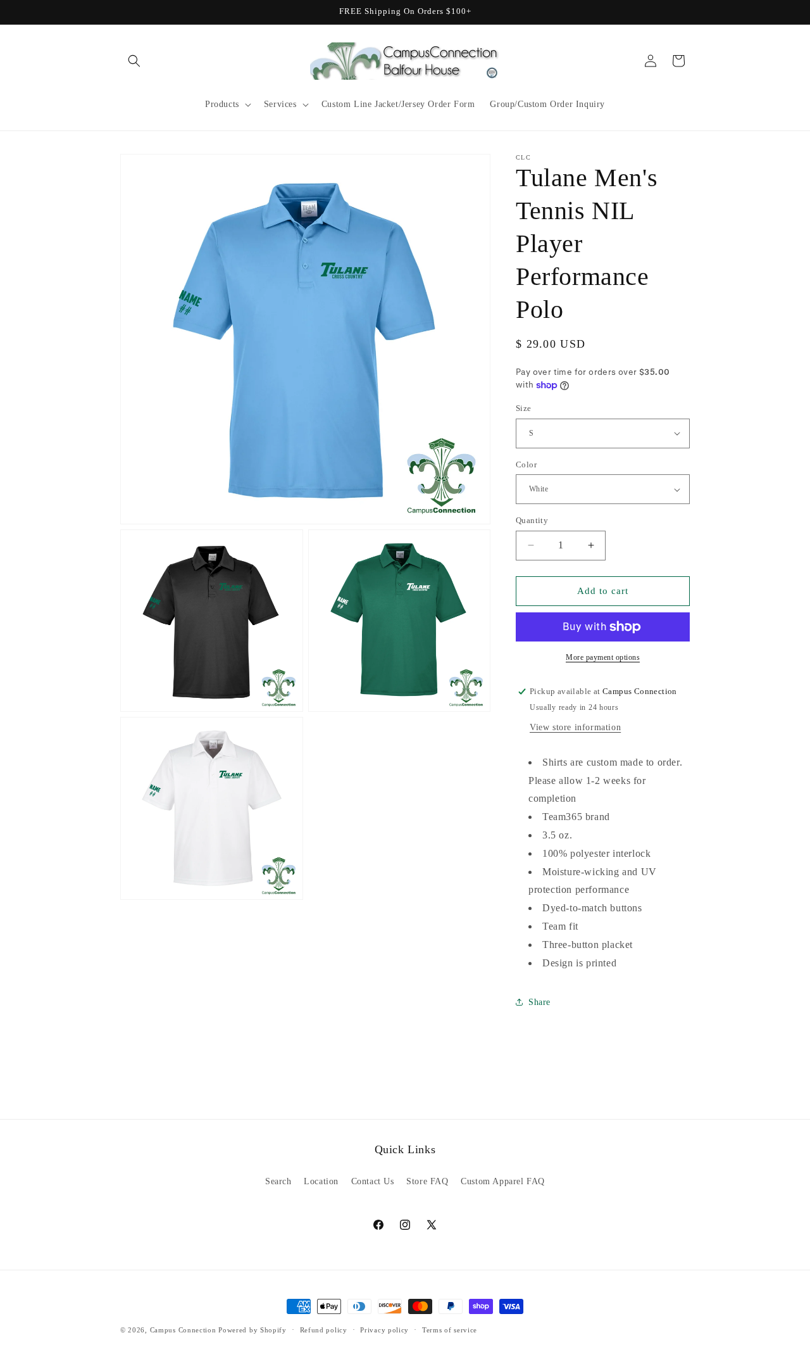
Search (278, 1181)
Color (526, 464)
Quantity (532, 520)
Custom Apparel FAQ (503, 1181)
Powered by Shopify (252, 1330)
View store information (575, 727)
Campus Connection (183, 1330)
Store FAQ (427, 1181)
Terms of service (449, 1330)
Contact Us (372, 1181)
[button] (134, 61)
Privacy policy (384, 1330)
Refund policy (323, 1330)
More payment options (603, 657)
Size (524, 408)
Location (321, 1181)
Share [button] (539, 1002)
